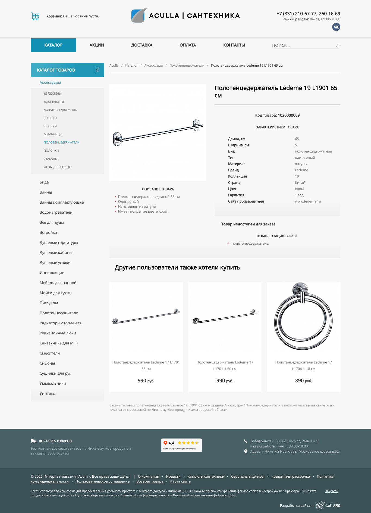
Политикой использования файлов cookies (204, 495)
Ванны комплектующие (62, 202)
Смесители (50, 353)
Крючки (50, 126)
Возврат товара (149, 481)
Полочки (51, 151)
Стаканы (51, 159)
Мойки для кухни (56, 293)
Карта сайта (180, 481)
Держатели (52, 94)
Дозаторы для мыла (60, 110)
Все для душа (52, 222)
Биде (44, 182)
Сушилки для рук (55, 373)
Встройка (48, 232)
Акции (97, 45)
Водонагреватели (56, 212)
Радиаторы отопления (60, 323)
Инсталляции (52, 272)
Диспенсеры (54, 102)
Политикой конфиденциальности (144, 495)
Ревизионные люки (58, 333)
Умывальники (53, 383)
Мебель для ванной (58, 282)
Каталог (53, 45)
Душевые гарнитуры (59, 242)
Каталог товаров (56, 70)
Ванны (46, 192)
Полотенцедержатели (62, 143)
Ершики (50, 118)
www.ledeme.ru (308, 201)
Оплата (188, 45)
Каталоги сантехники (205, 476)
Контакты (234, 45)
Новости (173, 476)
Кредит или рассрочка (290, 476)
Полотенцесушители (59, 313)
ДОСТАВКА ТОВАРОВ (55, 441)
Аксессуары (50, 82)
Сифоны (47, 363)
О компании (148, 476)
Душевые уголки (55, 262)
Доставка (142, 45)
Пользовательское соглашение (103, 481)
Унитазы (48, 393)
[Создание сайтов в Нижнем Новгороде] (328, 508)
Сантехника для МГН (59, 343)
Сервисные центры (248, 476)
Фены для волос (57, 167)
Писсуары (49, 303)
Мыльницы (53, 134)
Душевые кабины (56, 252)
